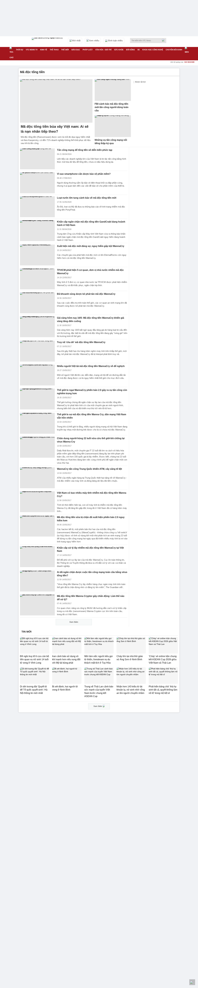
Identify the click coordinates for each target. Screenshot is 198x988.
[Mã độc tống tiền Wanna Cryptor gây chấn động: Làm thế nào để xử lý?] (37, 605)
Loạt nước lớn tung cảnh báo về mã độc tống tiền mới (86, 198)
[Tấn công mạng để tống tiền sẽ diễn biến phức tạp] (37, 158)
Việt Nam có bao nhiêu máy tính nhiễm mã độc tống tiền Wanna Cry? (91, 494)
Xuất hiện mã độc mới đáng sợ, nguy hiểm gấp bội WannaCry (90, 246)
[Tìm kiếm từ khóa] (164, 40)
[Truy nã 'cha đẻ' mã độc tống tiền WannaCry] (37, 351)
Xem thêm (73, 622)
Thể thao (54, 50)
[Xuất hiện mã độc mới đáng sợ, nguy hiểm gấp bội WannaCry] (37, 255)
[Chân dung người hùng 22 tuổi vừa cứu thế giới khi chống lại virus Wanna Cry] (37, 447)
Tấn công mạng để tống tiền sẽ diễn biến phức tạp (84, 150)
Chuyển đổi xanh (174, 50)
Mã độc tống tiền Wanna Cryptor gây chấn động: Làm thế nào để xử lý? (90, 598)
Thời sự (19, 50)
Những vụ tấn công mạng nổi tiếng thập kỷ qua (111, 142)
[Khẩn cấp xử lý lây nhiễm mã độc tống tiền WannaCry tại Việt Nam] (37, 556)
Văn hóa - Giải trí (103, 50)
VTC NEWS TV (32, 50)
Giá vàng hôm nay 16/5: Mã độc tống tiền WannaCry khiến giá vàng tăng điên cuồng (90, 319)
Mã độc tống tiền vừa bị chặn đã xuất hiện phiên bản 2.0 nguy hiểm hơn (91, 519)
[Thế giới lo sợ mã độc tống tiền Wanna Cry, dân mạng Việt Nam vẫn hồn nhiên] (37, 423)
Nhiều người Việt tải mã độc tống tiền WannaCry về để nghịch (91, 366)
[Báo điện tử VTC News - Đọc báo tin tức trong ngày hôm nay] (48, 41)
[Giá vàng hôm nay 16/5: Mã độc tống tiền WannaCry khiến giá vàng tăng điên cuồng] (37, 326)
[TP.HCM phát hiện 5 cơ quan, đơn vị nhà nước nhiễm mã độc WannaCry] (37, 278)
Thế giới (65, 50)
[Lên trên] (192, 982)
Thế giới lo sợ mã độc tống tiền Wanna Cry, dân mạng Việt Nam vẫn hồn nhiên (91, 416)
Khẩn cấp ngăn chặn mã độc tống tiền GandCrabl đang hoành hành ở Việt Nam (91, 223)
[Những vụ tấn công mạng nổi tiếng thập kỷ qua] (113, 126)
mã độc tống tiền (32, 72)
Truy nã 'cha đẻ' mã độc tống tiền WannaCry (81, 342)
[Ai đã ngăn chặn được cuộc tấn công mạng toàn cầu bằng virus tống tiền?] (37, 581)
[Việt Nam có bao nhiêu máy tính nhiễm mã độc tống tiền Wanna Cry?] (37, 501)
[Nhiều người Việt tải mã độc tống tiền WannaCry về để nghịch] (37, 375)
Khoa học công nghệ (152, 50)
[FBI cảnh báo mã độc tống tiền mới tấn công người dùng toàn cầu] (113, 90)
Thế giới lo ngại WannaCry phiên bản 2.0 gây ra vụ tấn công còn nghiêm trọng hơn (92, 392)
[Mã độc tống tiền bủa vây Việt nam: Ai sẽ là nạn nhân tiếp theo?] (56, 101)
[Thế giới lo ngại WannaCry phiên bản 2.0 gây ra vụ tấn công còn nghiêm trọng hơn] (37, 399)
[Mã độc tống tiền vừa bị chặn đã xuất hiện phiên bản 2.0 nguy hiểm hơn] (37, 526)
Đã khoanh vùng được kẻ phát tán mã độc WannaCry (86, 294)
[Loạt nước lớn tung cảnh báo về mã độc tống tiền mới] (37, 206)
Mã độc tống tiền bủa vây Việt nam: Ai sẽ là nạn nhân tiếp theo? (54, 129)
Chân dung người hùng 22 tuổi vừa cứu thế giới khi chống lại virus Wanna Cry (91, 440)
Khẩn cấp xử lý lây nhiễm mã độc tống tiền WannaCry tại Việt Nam (90, 549)
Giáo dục (75, 50)
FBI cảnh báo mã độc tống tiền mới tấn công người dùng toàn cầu (111, 107)
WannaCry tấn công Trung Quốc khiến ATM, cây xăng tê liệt (89, 469)
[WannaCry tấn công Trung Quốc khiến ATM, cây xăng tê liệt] (37, 477)
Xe (138, 50)
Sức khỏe (118, 50)
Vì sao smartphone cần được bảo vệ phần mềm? (84, 174)
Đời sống (130, 50)
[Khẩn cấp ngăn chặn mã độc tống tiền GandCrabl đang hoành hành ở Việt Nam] (37, 230)
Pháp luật (88, 50)
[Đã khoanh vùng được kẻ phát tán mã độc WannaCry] (37, 302)
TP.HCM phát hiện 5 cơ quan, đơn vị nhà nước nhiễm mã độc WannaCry (90, 272)
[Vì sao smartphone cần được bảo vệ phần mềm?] (37, 182)
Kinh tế (43, 50)
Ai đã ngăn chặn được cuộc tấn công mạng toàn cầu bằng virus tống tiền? (92, 574)
